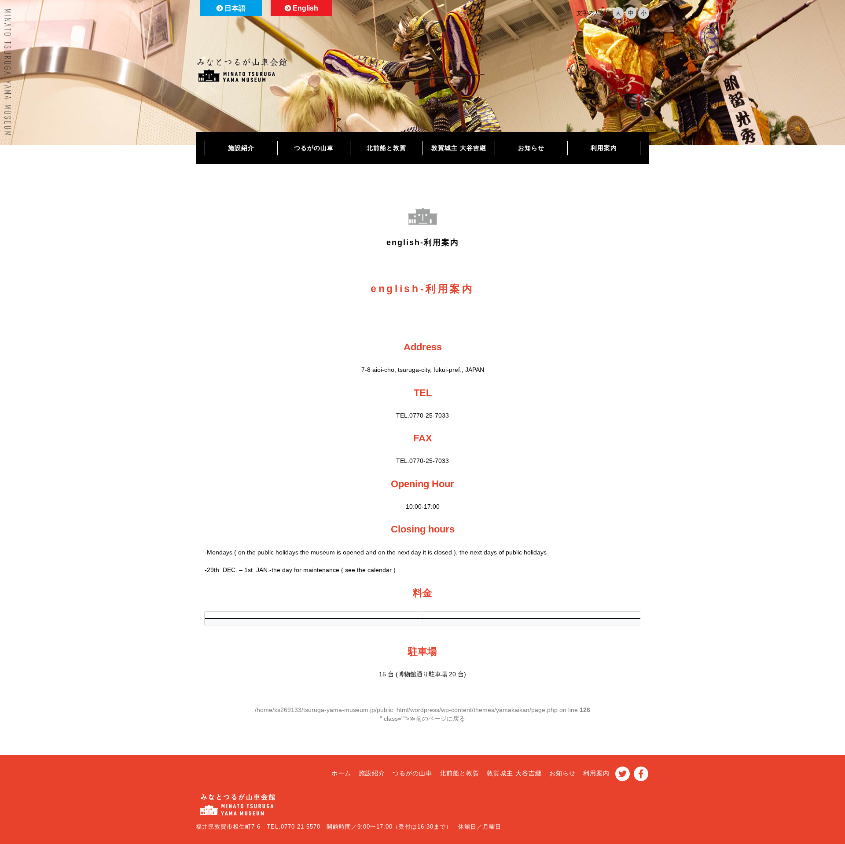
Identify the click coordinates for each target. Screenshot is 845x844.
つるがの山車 (314, 147)
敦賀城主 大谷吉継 (458, 147)
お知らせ (531, 147)
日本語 (235, 8)
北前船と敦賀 (386, 147)
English (305, 8)
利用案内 (604, 147)
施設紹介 (241, 147)
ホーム (341, 773)
